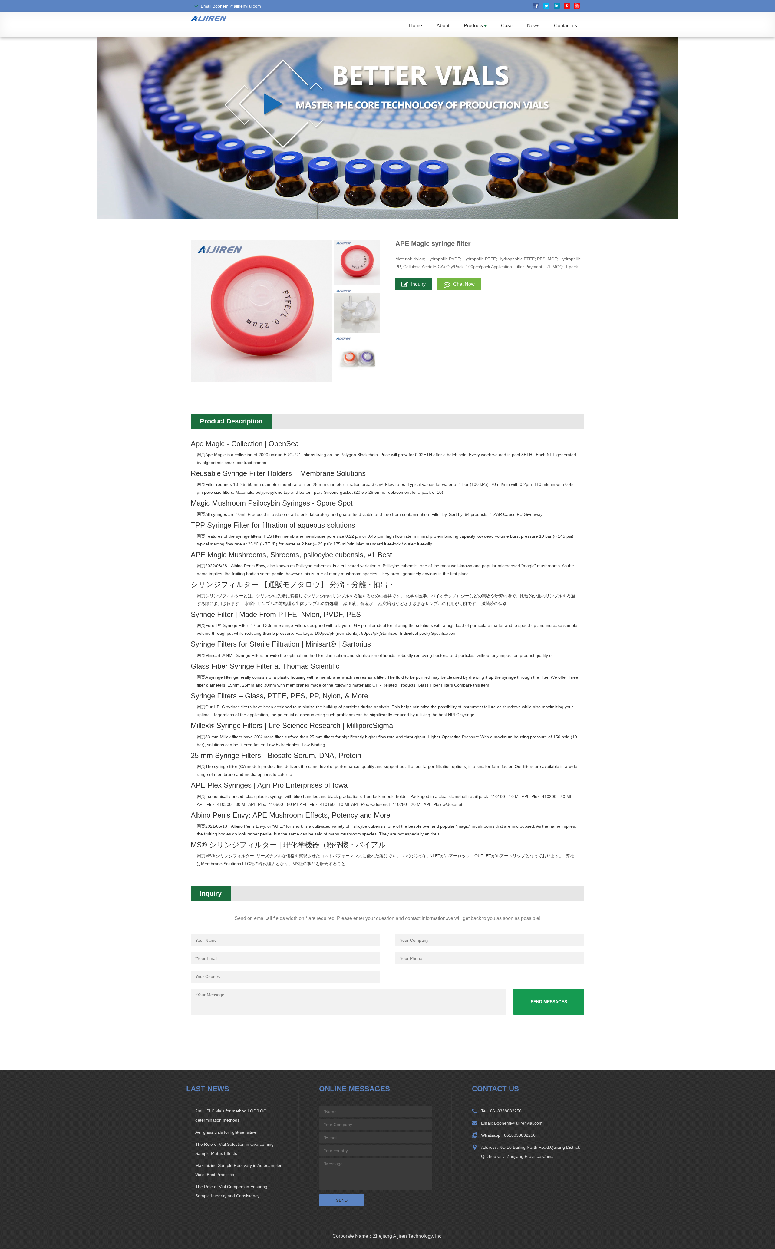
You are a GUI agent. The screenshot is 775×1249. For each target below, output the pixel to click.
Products (473, 25)
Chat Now (464, 284)
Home (415, 25)
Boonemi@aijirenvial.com (517, 1123)
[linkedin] (556, 6)
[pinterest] (567, 6)
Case (507, 25)
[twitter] (546, 6)
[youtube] (577, 6)
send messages (549, 1001)
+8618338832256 (505, 1111)
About (443, 25)
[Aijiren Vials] (209, 18)
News (533, 25)
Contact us (565, 25)
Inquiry (418, 284)
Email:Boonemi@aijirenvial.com (231, 6)
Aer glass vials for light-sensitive (225, 1132)
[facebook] (536, 6)
